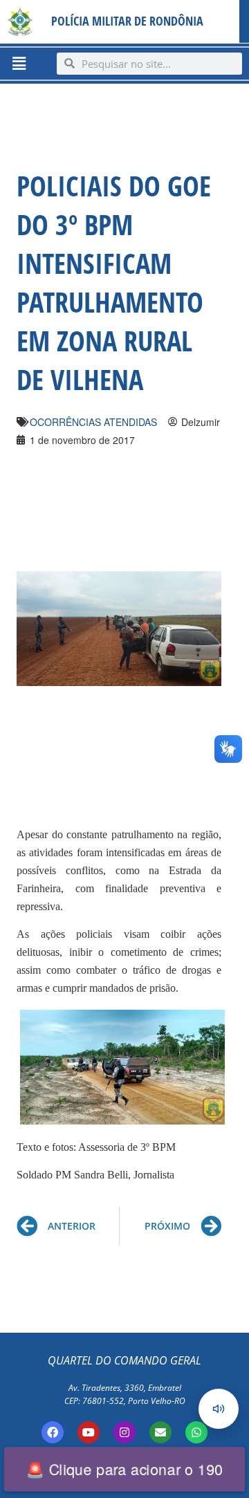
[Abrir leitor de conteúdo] (219, 1409)
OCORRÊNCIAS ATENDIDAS (93, 422)
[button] (18, 63)
